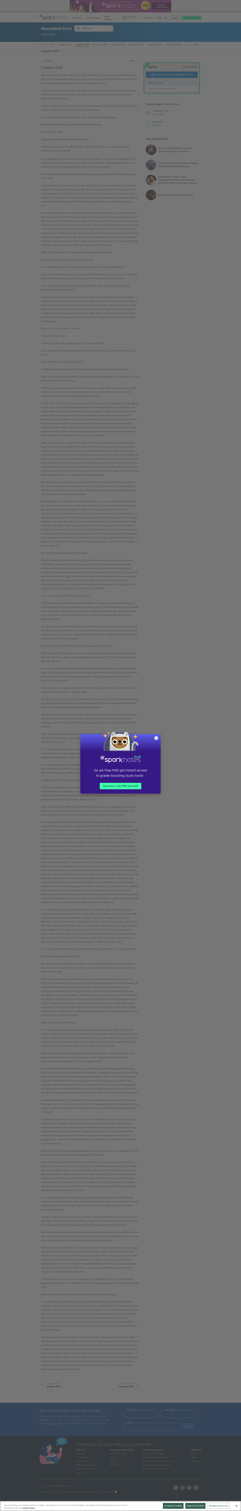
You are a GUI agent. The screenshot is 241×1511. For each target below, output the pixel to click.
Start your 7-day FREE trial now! (120, 786)
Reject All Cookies (195, 1506)
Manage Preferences (218, 1506)
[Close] (236, 1506)
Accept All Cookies (173, 1506)
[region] (120, 1506)
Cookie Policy (28, 1508)
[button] (156, 738)
